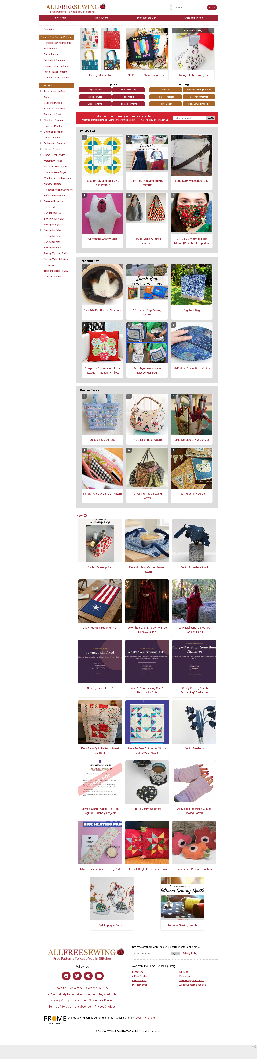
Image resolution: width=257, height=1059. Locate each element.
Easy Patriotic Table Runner (100, 627)
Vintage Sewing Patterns (57, 77)
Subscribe (49, 29)
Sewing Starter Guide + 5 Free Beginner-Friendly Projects (100, 811)
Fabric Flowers (95, 97)
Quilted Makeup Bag (99, 567)
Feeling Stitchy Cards (192, 493)
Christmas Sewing (53, 120)
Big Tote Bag (192, 310)
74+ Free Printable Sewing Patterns (147, 183)
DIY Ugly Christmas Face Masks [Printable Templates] (192, 241)
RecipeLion (185, 976)
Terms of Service (60, 1006)
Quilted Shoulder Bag (102, 439)
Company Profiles (53, 126)
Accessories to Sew (54, 91)
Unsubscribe (83, 1006)
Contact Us (93, 988)
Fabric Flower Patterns (56, 71)
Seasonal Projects (53, 201)
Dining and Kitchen (53, 131)
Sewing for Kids (52, 236)
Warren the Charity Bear (102, 238)
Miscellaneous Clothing (56, 166)
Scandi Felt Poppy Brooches (194, 869)
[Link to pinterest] (88, 976)
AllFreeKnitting (139, 980)
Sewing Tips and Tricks (56, 253)
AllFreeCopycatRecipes (191, 980)
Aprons (47, 97)
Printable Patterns (128, 104)
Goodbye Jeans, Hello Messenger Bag (147, 370)
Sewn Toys (49, 265)
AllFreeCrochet (140, 976)
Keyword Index (108, 994)
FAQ (107, 988)
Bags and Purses (53, 102)
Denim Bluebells (194, 748)
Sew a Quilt (50, 207)
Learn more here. (145, 1017)
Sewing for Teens (53, 247)
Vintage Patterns (128, 90)
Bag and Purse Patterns (56, 66)
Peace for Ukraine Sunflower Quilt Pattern (102, 183)
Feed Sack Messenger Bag (192, 180)
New (79, 515)
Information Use (161, 120)
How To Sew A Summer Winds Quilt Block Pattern (147, 750)
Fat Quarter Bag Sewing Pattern (147, 496)
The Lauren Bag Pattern (147, 439)
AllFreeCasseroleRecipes (192, 984)
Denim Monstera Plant (194, 567)
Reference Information (55, 195)
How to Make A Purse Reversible (147, 241)
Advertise (76, 988)
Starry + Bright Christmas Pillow (147, 869)
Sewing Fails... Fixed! (100, 688)
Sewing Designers (53, 224)
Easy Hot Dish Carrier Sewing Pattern (147, 569)
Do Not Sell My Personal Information (70, 994)
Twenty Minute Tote (101, 75)
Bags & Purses (95, 90)
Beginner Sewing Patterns (199, 90)
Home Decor (166, 104)
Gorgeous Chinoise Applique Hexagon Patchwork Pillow (102, 370)
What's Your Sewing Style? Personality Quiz (147, 690)
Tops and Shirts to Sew (56, 270)
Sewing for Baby (52, 230)
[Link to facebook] (66, 976)
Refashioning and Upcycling (58, 189)
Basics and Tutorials (54, 108)
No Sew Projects (52, 184)
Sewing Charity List (54, 218)
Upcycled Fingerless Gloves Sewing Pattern (194, 811)
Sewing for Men (52, 241)
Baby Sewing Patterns (199, 104)
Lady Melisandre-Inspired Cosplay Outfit (194, 630)
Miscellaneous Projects (56, 172)
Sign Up (210, 118)
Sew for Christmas (199, 97)
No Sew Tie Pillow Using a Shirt (147, 75)
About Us (60, 988)
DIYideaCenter (139, 984)
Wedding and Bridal (54, 276)
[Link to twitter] (77, 976)
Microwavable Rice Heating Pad (100, 869)
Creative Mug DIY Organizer (191, 439)
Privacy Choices (105, 1006)
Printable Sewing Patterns (57, 42)
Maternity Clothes (53, 160)
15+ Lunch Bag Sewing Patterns (147, 312)
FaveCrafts (138, 971)
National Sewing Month (182, 925)
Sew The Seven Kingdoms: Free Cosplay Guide (147, 630)
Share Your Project (101, 1000)
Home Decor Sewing (54, 155)
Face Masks (128, 97)
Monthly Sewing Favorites (57, 178)
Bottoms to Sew (52, 114)
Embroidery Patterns (54, 143)
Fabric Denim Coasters (147, 809)
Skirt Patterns (51, 48)
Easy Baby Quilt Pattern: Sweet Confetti (100, 750)
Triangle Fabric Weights (193, 75)
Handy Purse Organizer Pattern (102, 493)
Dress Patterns (52, 54)
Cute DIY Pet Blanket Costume (102, 310)
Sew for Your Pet (52, 213)
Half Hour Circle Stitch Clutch (192, 368)
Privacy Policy (146, 120)
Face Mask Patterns (54, 60)
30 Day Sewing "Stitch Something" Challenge (194, 690)
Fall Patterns (166, 90)
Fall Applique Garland (112, 925)
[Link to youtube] (99, 976)
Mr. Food (183, 971)
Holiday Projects (52, 149)
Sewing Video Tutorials (56, 259)
